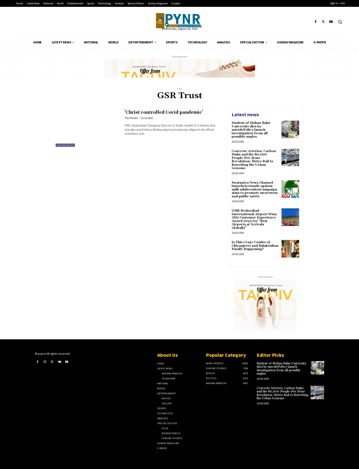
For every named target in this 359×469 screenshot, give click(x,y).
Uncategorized (65, 145)
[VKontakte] (59, 361)
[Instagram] (44, 361)
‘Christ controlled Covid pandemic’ (163, 112)
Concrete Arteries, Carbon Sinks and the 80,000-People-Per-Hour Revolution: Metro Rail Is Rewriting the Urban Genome (254, 159)
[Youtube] (331, 22)
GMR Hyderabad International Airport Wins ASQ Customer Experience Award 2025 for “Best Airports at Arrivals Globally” (254, 219)
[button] (340, 22)
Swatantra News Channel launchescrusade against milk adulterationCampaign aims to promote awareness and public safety (255, 189)
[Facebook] (315, 22)
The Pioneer (131, 118)
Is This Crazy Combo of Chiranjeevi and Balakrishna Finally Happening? (255, 245)
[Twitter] (323, 22)
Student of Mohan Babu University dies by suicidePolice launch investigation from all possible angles (251, 130)
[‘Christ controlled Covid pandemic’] (88, 127)
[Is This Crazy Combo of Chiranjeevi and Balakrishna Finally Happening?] (290, 249)
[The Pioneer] (179, 20)
